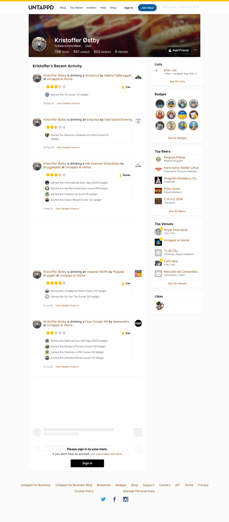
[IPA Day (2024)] (171, 125)
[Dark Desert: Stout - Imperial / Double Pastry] (160, 115)
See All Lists (177, 81)
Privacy (203, 485)
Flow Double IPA (96, 321)
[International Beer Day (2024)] (160, 125)
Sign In (128, 7)
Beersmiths (121, 321)
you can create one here (106, 454)
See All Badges (177, 138)
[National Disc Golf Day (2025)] (171, 104)
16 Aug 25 (48, 147)
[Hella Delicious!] (193, 125)
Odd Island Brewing (118, 119)
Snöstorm (92, 75)
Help (103, 7)
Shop (113, 7)
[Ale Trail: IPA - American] (171, 115)
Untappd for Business (35, 485)
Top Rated (76, 7)
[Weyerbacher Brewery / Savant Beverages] (160, 306)
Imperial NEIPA (97, 272)
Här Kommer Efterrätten (102, 163)
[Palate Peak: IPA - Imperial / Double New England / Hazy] (193, 104)
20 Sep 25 (48, 103)
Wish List (170, 70)
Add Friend (181, 50)
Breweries (104, 485)
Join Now (147, 7)
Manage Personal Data (139, 491)
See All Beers (177, 211)
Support (148, 485)
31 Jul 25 (48, 305)
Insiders (91, 7)
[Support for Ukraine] (182, 115)
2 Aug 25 (48, 209)
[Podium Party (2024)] (193, 115)
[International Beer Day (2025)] (160, 104)
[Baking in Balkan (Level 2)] (182, 125)
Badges (121, 485)
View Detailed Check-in (68, 103)
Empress (93, 119)
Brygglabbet (52, 167)
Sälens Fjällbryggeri (118, 75)
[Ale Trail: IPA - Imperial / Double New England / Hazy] (182, 104)
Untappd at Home (59, 79)
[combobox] (180, 7)
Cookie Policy (84, 491)
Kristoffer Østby (54, 75)
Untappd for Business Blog (73, 485)
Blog (63, 7)
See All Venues (177, 283)
